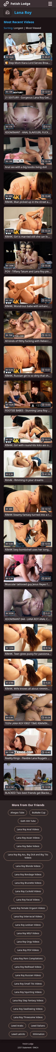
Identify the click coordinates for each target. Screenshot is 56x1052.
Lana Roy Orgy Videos (28, 941)
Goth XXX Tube (28, 820)
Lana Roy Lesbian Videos (28, 924)
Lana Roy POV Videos (28, 950)
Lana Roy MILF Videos (28, 933)
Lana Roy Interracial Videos (28, 916)
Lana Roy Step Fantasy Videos (28, 1000)
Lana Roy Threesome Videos (28, 1017)
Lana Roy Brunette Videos (28, 882)
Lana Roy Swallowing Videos (28, 1008)
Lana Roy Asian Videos (28, 837)
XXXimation (38, 1034)
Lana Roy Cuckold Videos (28, 891)
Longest (18, 28)
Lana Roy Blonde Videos (28, 866)
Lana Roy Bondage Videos (28, 874)
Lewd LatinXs (18, 1034)
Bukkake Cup (38, 812)
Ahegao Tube (17, 812)
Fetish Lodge (20, 4)
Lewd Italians (38, 1025)
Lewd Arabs (17, 1025)
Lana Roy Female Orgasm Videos (28, 908)
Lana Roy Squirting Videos (28, 992)
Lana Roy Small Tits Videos (28, 983)
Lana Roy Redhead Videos (28, 966)
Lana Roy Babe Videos (28, 846)
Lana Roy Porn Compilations (28, 958)
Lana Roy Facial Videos (28, 899)
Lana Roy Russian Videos (28, 975)
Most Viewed (33, 28)
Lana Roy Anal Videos (28, 829)
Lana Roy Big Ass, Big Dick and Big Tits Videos (28, 856)
